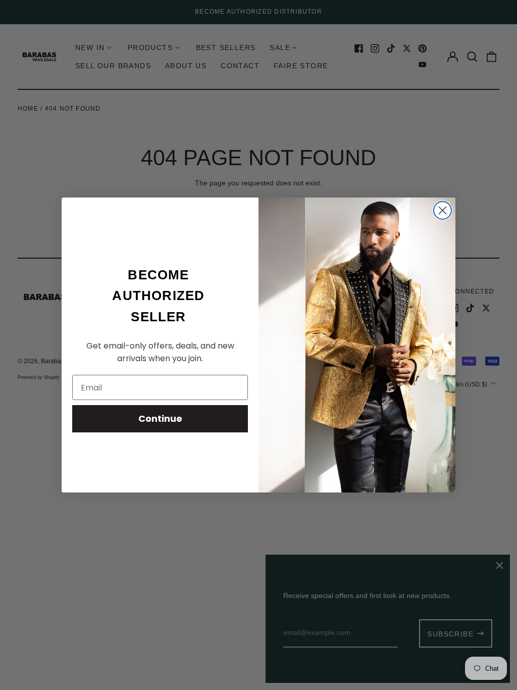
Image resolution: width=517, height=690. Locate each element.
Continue (160, 418)
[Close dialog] (442, 210)
